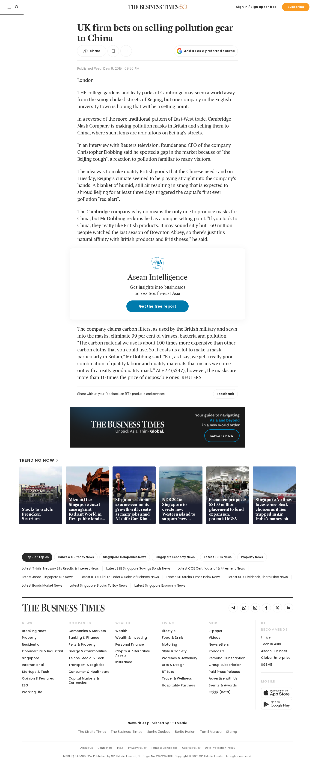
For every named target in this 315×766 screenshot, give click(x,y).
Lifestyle (168, 631)
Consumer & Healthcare (88, 671)
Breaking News (34, 631)
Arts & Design (173, 664)
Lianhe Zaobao (158, 731)
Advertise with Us (223, 678)
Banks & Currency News (76, 557)
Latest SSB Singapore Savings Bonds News (138, 568)
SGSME (266, 664)
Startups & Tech (35, 671)
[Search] (16, 7)
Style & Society (174, 651)
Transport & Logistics (86, 664)
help (120, 747)
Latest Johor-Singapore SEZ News (47, 577)
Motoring (169, 644)
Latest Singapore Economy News (159, 585)
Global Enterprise (275, 657)
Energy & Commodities (87, 651)
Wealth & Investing (131, 637)
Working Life (32, 692)
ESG (25, 685)
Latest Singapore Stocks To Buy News (98, 585)
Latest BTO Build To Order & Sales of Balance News (120, 577)
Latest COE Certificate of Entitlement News (211, 568)
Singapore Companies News (124, 557)
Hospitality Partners (178, 685)
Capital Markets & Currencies (83, 680)
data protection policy (220, 747)
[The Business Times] (153, 6)
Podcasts (217, 651)
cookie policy (191, 747)
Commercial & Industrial (42, 651)
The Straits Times (92, 731)
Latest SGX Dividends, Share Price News (258, 577)
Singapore (30, 658)
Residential (31, 644)
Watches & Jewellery (179, 658)
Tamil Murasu (211, 731)
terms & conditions (164, 747)
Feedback (225, 394)
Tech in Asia (271, 644)
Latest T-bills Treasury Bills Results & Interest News (60, 568)
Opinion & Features (38, 678)
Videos (214, 637)
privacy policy (137, 747)
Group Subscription (225, 664)
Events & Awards (223, 685)
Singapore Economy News (175, 557)
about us (86, 747)
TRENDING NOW (36, 460)
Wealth (121, 631)
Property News (252, 557)
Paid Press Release (224, 671)
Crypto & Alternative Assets (132, 653)
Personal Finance (129, 644)
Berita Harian (185, 731)
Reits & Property (81, 644)
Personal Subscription (227, 658)
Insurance (123, 662)
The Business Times (126, 731)
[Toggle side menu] (9, 7)
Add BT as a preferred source (209, 51)
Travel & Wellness (177, 678)
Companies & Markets (87, 631)
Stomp (231, 731)
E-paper (216, 631)
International (33, 664)
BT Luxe (168, 671)
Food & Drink (172, 637)
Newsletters (219, 644)
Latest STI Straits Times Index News (193, 577)
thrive (265, 637)
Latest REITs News (218, 557)
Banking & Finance (83, 637)
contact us (105, 747)
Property (29, 637)
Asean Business (274, 651)
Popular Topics (37, 557)
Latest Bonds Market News (42, 585)
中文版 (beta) (220, 692)
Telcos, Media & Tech (86, 658)
